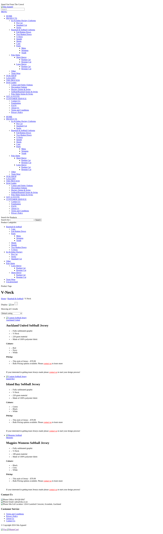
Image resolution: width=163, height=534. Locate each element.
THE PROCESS (13, 80)
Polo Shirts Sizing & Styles (22, 94)
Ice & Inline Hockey (14, 252)
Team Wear (15, 73)
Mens (23, 48)
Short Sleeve (21, 57)
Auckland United (13, 320)
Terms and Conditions (20, 110)
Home (3, 299)
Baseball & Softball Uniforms (23, 30)
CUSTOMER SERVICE (16, 99)
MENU (4, 12)
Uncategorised (12, 282)
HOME (9, 16)
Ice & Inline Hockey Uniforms (23, 21)
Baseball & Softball (14, 227)
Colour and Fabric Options (22, 85)
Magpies (9, 437)
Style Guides (11, 82)
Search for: (5, 220)
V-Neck (19, 37)
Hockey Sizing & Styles (21, 89)
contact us (48, 363)
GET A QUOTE (13, 96)
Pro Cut (19, 23)
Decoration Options (19, 87)
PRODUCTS (11, 18)
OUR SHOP (11, 76)
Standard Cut (21, 25)
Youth (23, 53)
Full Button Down (23, 32)
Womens (24, 50)
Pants (18, 46)
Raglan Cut (26, 60)
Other (13, 71)
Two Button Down (24, 34)
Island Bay (10, 379)
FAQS (13, 105)
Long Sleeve (21, 64)
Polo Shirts (15, 55)
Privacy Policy (17, 112)
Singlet (19, 39)
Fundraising (16, 103)
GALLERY (11, 78)
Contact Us (15, 101)
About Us (15, 108)
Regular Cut (26, 62)
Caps (18, 43)
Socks (18, 27)
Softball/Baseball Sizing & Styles (24, 92)
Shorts (18, 41)
